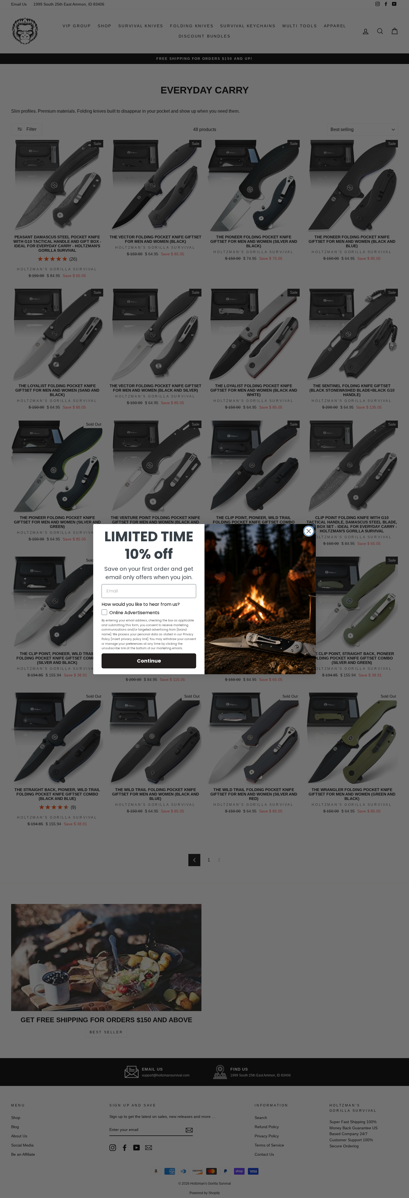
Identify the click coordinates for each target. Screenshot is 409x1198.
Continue (149, 660)
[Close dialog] (309, 531)
